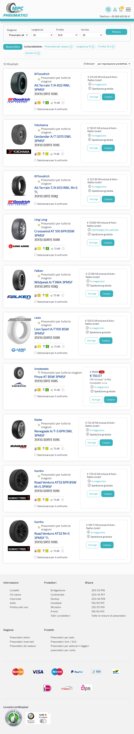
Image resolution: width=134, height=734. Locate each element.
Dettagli (94, 96)
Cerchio (85, 29)
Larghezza (37, 29)
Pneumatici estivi (20, 637)
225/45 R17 (98, 594)
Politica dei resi (19, 607)
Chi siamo (15, 594)
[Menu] (49, 714)
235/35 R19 (98, 607)
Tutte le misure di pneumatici (109, 615)
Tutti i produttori (60, 615)
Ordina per (89, 63)
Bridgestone (58, 590)
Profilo (60, 29)
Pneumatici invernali (22, 641)
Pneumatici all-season (57, 46)
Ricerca (116, 31)
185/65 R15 (98, 611)
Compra (108, 96)
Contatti (14, 590)
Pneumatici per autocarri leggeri (70, 645)
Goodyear (56, 602)
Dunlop (55, 598)
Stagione (12, 29)
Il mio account (115, 9)
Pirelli (54, 611)
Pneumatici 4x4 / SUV (63, 641)
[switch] (43, 721)
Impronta (15, 598)
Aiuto (13, 602)
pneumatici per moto (63, 650)
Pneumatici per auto (62, 637)
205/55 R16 (98, 590)
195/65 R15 (98, 602)
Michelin (56, 607)
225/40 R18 (98, 598)
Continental (57, 594)
